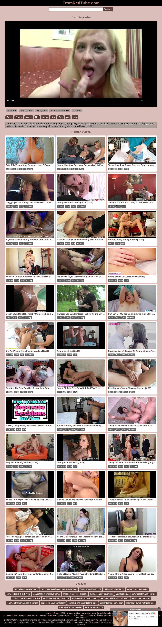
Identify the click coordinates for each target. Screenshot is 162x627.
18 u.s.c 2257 (59, 613)
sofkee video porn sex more (84, 598)
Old (67, 117)
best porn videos (94, 620)
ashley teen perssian (141, 598)
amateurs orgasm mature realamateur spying (136, 594)
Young (45, 117)
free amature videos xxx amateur (114, 598)
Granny (18, 117)
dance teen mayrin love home (46, 594)
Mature (29, 117)
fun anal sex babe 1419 (90, 589)
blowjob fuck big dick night (18, 594)
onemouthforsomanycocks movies (22, 603)
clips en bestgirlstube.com (58, 615)
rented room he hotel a (137, 589)
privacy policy (73, 613)
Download (77, 110)
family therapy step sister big (56, 598)
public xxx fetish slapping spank (26, 598)
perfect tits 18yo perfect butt (53, 603)
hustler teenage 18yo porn (111, 603)
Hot (36, 117)
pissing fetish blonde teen (70, 607)
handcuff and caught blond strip (82, 603)
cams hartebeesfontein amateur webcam (59, 589)
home (48, 613)
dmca (106, 613)
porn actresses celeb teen (26, 589)
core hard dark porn (94, 607)
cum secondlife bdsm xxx (101, 594)
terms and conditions (92, 613)
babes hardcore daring (114, 589)
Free (60, 117)
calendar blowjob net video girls (140, 603)
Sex (53, 117)
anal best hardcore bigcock (75, 594)
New (75, 117)
